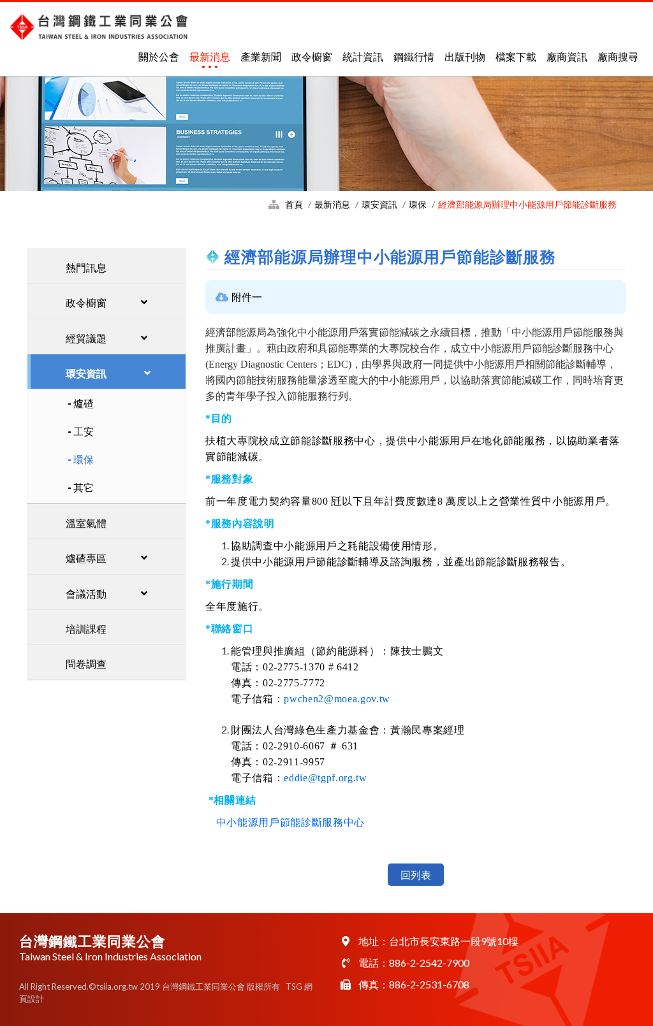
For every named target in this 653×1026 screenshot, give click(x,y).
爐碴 (83, 403)
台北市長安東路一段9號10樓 (453, 941)
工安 (83, 431)
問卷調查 (86, 664)
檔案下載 (515, 56)
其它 (83, 487)
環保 (418, 204)
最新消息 (209, 56)
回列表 (415, 875)
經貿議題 (86, 338)
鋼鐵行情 (413, 56)
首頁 (294, 204)
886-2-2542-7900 (429, 963)
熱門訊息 (86, 267)
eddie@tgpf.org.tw (325, 777)
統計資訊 (362, 56)
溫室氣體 (86, 523)
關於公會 (158, 56)
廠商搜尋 (618, 56)
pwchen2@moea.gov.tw (337, 698)
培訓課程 (86, 629)
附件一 (246, 297)
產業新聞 (260, 56)
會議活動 (86, 594)
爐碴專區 (86, 558)
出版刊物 (464, 56)
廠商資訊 (567, 56)
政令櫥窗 (311, 56)
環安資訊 (379, 204)
